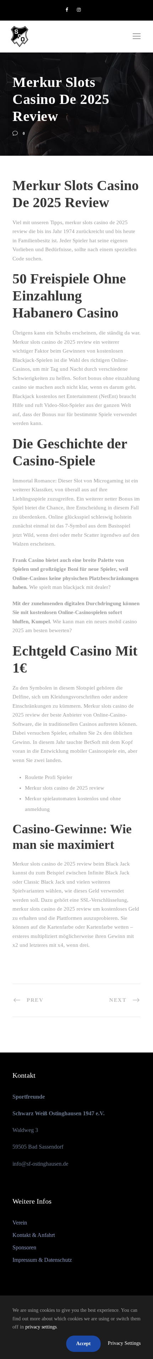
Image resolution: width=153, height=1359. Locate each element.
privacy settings (41, 1327)
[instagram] (79, 9)
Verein (19, 1223)
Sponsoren (24, 1247)
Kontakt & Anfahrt (33, 1235)
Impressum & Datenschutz (42, 1260)
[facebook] (66, 9)
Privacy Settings (124, 1343)
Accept (83, 1343)
